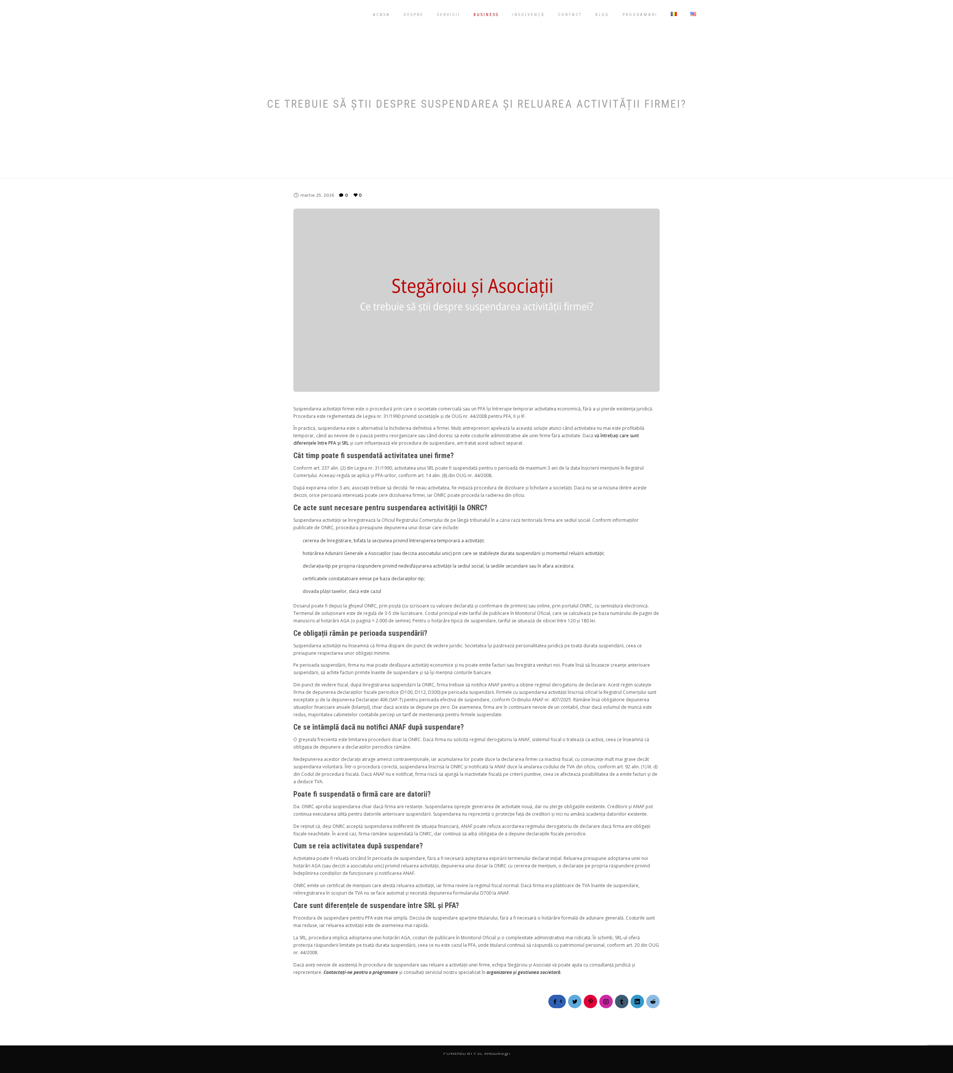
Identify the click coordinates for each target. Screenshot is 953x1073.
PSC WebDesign (492, 1053)
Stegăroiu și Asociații (315, 14)
